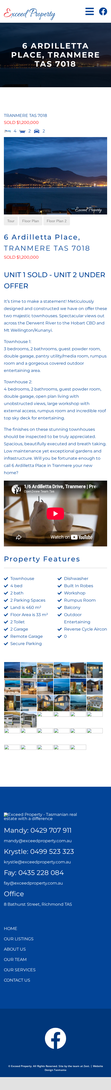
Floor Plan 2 (57, 221)
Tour (10, 221)
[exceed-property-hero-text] (44, 814)
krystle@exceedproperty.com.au (37, 862)
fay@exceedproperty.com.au (33, 883)
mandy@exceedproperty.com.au (38, 840)
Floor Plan (30, 221)
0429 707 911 (51, 830)
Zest (86, 1066)
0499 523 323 (52, 851)
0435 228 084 (41, 873)
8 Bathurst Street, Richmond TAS (38, 904)
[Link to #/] (89, 11)
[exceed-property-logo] (30, 10)
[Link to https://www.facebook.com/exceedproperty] (103, 11)
